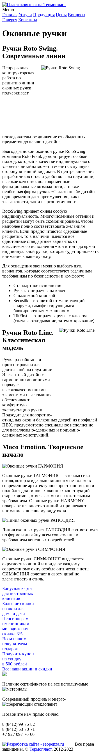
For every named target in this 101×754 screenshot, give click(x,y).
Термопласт (40, 749)
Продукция (44, 14)
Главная (9, 14)
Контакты (27, 19)
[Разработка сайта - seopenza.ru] (33, 744)
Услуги (25, 14)
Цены (61, 14)
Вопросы (76, 14)
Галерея (9, 19)
